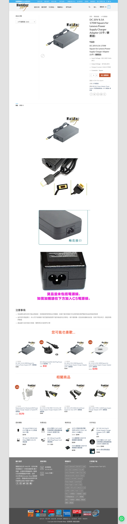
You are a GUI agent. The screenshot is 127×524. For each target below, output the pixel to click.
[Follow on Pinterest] (30, 483)
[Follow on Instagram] (20, 483)
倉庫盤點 (48, 467)
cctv (66, 469)
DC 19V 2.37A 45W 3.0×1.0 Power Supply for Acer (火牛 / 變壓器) (74, 409)
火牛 (104, 88)
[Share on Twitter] (94, 94)
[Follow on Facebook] (106, 1)
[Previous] (15, 400)
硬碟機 (81, 496)
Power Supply (69, 484)
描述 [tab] (17, 105)
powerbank (78, 481)
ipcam (77, 475)
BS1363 (95, 86)
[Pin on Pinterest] (101, 94)
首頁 (91, 16)
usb (82, 490)
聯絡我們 (92, 1)
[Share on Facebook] (91, 94)
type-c (77, 490)
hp (81, 472)
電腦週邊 (96, 16)
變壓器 (107, 88)
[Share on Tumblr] (104, 94)
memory (67, 478)
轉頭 (66, 502)
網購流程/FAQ (71, 1)
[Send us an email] (108, 1)
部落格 (86, 1)
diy (70, 469)
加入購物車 (105, 75)
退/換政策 (80, 1)
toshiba (67, 490)
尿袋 (84, 493)
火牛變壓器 (104, 16)
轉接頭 (83, 499)
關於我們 (46, 1)
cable (83, 466)
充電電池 (72, 493)
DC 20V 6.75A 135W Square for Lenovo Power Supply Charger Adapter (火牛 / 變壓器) (75, 364)
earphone (75, 469)
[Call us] (110, 1)
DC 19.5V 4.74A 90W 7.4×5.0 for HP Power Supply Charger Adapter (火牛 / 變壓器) (51, 409)
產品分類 (53, 1)
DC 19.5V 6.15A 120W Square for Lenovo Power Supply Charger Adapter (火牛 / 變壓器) (100, 364)
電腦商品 (60, 7)
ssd (84, 487)
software (79, 487)
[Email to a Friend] (97, 94)
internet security (69, 475)
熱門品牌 (61, 1)
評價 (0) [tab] (21, 105)
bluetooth (72, 466)
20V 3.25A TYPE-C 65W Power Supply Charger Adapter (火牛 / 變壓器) (100, 409)
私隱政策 (69, 521)
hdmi (77, 472)
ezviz (66, 472)
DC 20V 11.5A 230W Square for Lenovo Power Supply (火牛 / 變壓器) (26, 364)
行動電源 (72, 499)
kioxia (82, 475)
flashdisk (72, 472)
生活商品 (51, 7)
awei (66, 466)
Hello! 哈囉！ (49, 473)
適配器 (71, 502)
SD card (73, 487)
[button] (101, 1)
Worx (66, 493)
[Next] (111, 400)
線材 (66, 499)
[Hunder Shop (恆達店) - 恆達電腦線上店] (23, 7)
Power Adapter (101, 86)
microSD (74, 478)
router (76, 484)
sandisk (67, 487)
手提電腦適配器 (98, 88)
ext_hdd (81, 469)
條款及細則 (76, 521)
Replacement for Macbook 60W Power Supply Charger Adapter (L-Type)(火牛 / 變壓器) (27, 409)
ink (84, 472)
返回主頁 (39, 1)
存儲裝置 (79, 493)
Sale (80, 484)
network (80, 478)
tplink (72, 490)
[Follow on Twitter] (24, 483)
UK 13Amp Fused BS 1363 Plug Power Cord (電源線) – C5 (51, 362)
